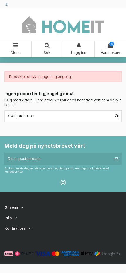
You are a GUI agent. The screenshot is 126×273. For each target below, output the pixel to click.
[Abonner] (116, 159)
